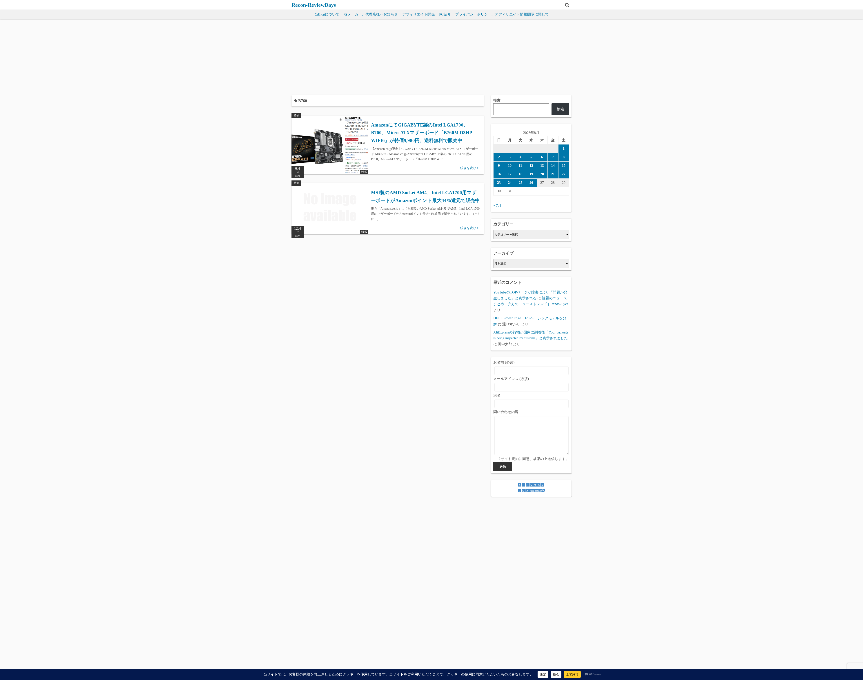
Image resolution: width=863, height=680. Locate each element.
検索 (496, 100)
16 (499, 174)
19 (531, 174)
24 (510, 182)
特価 (296, 115)
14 (553, 165)
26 (531, 182)
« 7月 (497, 205)
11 (520, 165)
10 (510, 165)
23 (499, 182)
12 (531, 165)
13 (542, 165)
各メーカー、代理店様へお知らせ (371, 14)
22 (563, 174)
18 (520, 174)
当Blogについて (326, 14)
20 (542, 174)
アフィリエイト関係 (418, 14)
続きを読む (468, 168)
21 (553, 174)
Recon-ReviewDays (313, 5)
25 (520, 182)
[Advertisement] (431, 57)
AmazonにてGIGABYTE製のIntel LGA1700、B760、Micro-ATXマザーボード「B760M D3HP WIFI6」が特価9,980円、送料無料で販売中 (421, 132)
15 (563, 165)
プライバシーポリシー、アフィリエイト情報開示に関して (502, 14)
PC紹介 (445, 14)
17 (510, 174)
